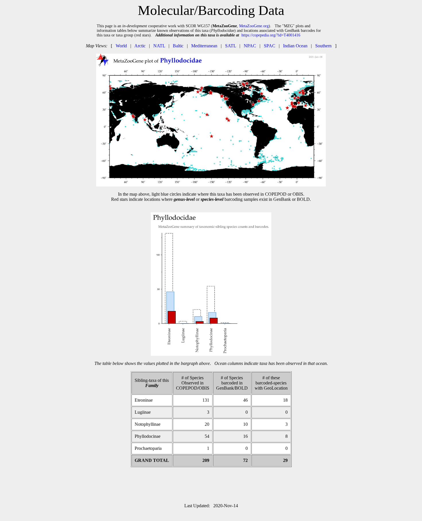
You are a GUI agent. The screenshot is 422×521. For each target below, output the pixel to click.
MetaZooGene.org (254, 26)
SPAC (269, 45)
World (121, 45)
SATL (230, 45)
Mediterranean (204, 45)
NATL (159, 45)
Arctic (140, 45)
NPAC (250, 45)
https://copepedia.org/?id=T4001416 (270, 35)
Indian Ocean (295, 45)
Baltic (178, 45)
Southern (323, 45)
